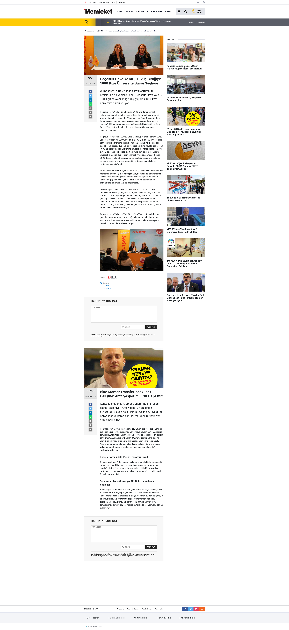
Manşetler (93, 2)
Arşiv (113, 2)
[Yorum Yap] (90, 116)
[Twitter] (90, 96)
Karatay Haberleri (140, 618)
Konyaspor (156, 11)
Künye (129, 609)
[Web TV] (198, 2)
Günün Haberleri (104, 2)
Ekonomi (129, 11)
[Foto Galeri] (203, 2)
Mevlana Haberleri (188, 618)
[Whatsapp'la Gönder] (90, 104)
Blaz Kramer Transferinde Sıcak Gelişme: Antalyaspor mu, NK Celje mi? (141, 22)
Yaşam (167, 11)
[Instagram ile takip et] (196, 609)
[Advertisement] (123, 585)
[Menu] (179, 11)
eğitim (107, 286)
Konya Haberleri (92, 618)
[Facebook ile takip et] (185, 609)
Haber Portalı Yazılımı (95, 627)
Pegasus (108, 288)
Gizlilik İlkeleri (147, 609)
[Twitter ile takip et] (190, 609)
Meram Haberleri (164, 618)
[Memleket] (98, 11)
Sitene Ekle (121, 2)
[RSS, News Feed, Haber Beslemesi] (202, 609)
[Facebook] (90, 91)
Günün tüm (197, 22)
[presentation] (92, 22)
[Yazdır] (90, 112)
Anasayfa (120, 609)
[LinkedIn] (90, 100)
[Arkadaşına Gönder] (90, 108)
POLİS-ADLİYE (142, 11)
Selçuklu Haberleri (117, 618)
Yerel (119, 11)
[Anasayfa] (85, 2)
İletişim (136, 609)
